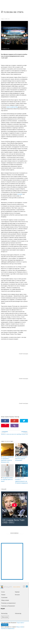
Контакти (17, 594)
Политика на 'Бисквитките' (8, 606)
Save (5, 424)
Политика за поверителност (8, 628)
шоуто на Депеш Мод (12, 107)
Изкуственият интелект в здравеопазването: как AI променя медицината (21, 480)
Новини (3, 594)
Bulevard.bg (4, 613)
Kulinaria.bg (18, 613)
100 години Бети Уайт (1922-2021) (13, 521)
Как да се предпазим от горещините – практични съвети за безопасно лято (7, 459)
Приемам (4, 624)
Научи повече (20, 622)
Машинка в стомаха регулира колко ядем (10, 434)
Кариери (17, 592)
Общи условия (19, 627)
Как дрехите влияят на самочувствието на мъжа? (7, 479)
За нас (3, 592)
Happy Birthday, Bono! (23, 434)
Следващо (24, 431)
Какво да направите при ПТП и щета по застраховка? (21, 458)
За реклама (4, 597)
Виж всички (5, 617)
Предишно (4, 431)
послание (19, 194)
